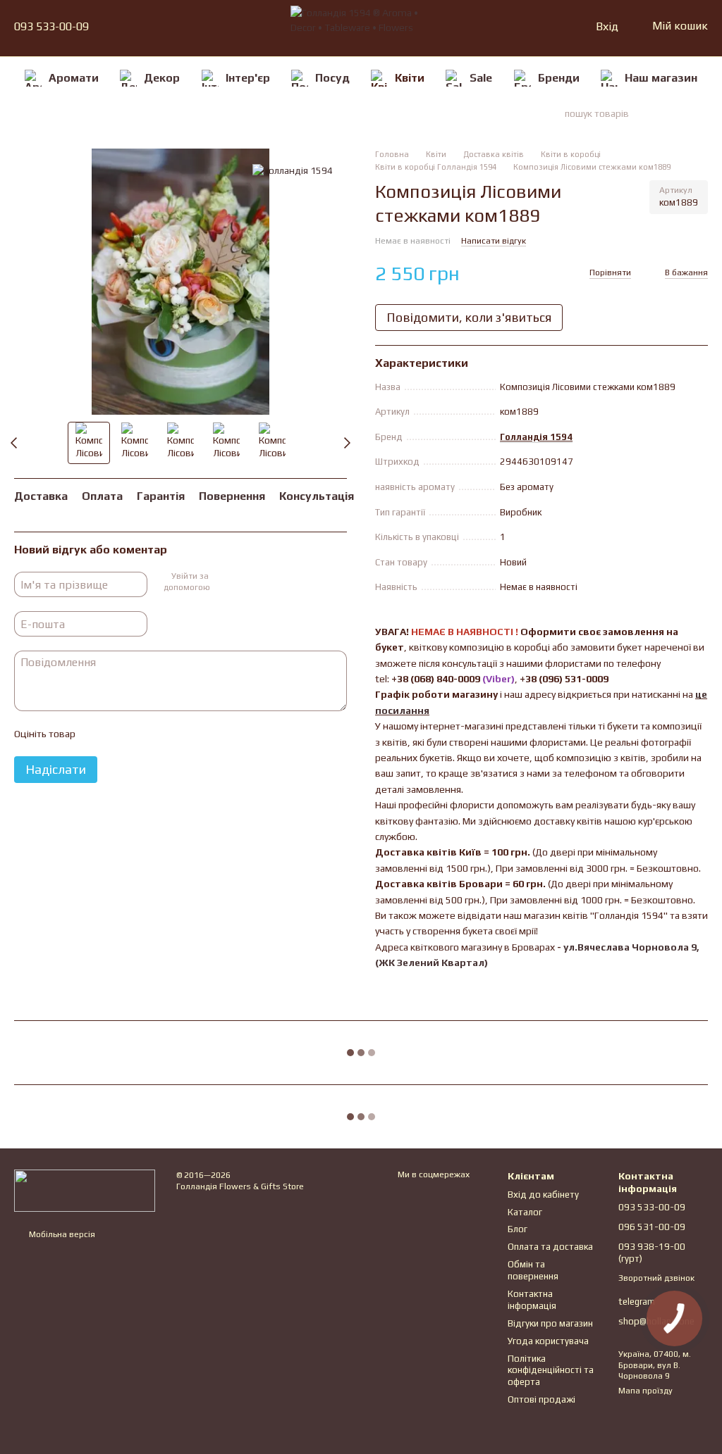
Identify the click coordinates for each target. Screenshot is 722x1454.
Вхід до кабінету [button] (543, 1194)
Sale (481, 77)
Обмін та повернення (533, 1270)
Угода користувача (548, 1341)
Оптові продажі (541, 1399)
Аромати (74, 77)
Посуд (332, 77)
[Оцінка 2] (120, 733)
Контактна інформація (532, 1300)
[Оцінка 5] (188, 733)
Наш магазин (661, 77)
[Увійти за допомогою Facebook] (223, 582)
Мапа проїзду (645, 1391)
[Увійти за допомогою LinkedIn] (268, 582)
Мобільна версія (61, 1234)
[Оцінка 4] (165, 733)
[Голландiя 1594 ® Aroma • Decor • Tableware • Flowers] (84, 1189)
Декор (162, 77)
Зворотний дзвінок (656, 1278)
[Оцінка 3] (143, 733)
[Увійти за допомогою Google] (246, 582)
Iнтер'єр (248, 77)
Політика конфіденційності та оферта (551, 1370)
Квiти (409, 77)
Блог (517, 1229)
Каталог (525, 1212)
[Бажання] (555, 27)
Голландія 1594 (536, 437)
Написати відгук (493, 241)
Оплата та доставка (550, 1246)
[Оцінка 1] (98, 733)
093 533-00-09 (51, 26)
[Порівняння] (529, 27)
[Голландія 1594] (292, 169)
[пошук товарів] (682, 113)
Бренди (559, 77)
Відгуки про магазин (550, 1323)
